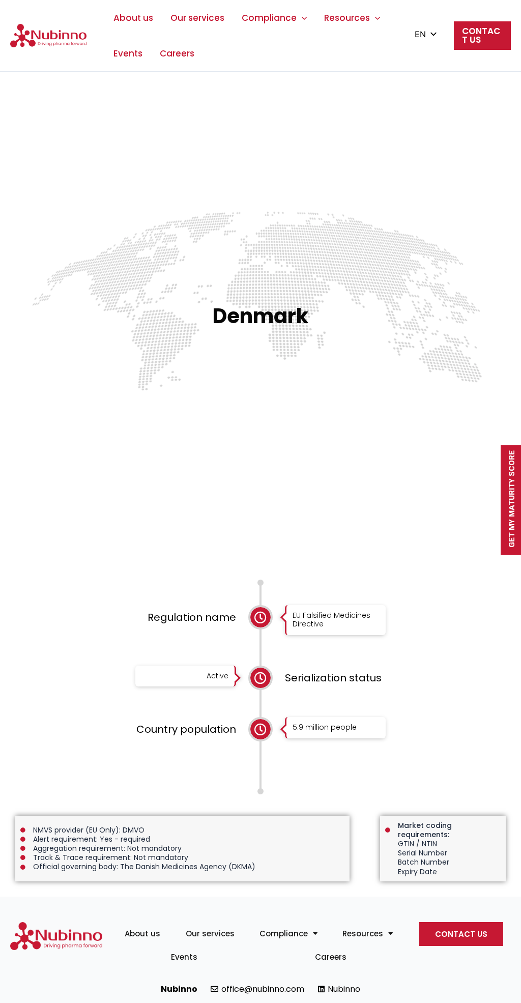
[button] (302, 18)
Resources (347, 18)
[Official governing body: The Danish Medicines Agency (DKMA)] (22, 867)
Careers (177, 53)
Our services (197, 18)
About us (133, 18)
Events (127, 53)
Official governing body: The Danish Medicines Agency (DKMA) (144, 867)
